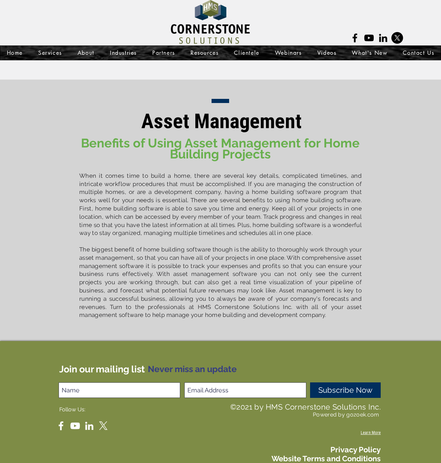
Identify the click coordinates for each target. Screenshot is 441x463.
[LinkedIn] (383, 38)
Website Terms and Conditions (326, 458)
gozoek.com (363, 414)
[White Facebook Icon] (61, 426)
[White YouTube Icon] (75, 426)
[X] (103, 426)
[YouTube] (369, 38)
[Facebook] (355, 38)
